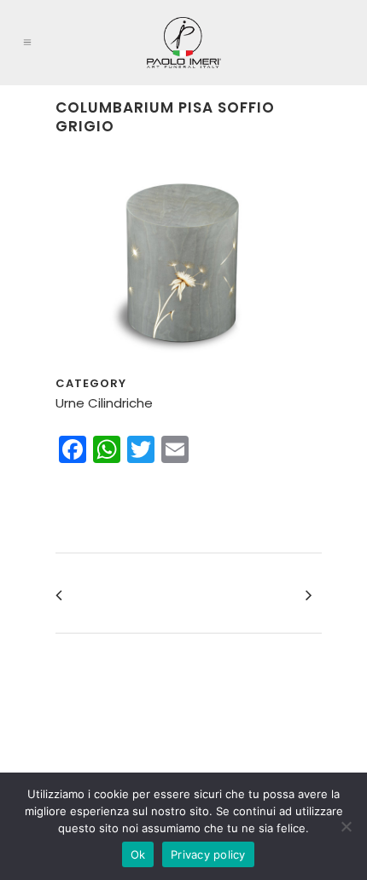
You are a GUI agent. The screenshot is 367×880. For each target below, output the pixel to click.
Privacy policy (208, 854)
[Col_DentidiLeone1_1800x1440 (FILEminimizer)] (183, 364)
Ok (138, 854)
